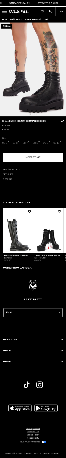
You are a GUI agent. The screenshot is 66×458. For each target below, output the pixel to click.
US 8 (35, 143)
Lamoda (6, 126)
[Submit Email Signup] (58, 312)
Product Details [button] (11, 169)
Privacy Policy (33, 429)
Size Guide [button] (8, 174)
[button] (19, 3)
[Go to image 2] (32, 114)
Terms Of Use (33, 432)
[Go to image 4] (36, 114)
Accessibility (33, 438)
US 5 (4, 143)
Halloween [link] (16, 19)
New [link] (4, 19)
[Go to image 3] (34, 114)
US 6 (15, 143)
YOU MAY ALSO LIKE (16, 202)
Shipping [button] (7, 179)
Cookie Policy (33, 435)
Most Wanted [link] (33, 19)
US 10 (56, 143)
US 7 (25, 143)
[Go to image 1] (30, 114)
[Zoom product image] (33, 69)
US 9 (45, 143)
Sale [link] (46, 19)
